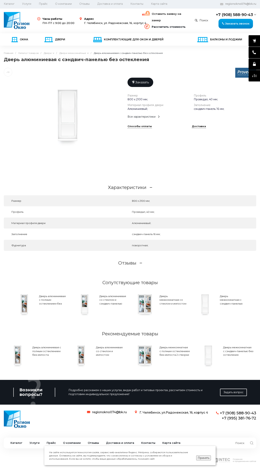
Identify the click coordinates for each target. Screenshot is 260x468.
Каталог (16, 443)
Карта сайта (159, 4)
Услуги (26, 4)
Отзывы (84, 4)
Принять (203, 458)
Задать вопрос (233, 392)
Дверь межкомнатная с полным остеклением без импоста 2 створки (175, 351)
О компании (63, 4)
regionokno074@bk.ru (240, 4)
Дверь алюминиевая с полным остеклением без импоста (52, 302)
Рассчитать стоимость (169, 27)
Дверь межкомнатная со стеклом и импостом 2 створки (173, 302)
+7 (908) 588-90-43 (234, 14)
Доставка (199, 126)
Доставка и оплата (110, 4)
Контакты (136, 4)
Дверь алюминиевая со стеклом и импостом (109, 351)
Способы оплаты (140, 126)
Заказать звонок (237, 23)
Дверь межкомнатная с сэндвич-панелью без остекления (231, 302)
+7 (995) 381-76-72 (239, 418)
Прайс (43, 4)
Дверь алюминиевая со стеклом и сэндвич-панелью (112, 300)
